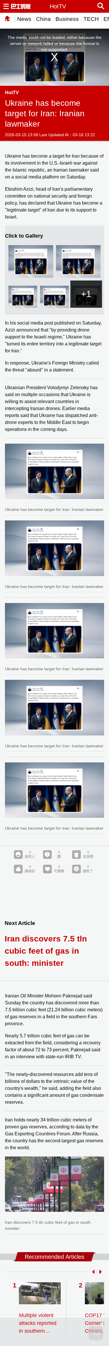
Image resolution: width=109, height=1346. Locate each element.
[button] (92, 1271)
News (24, 19)
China (43, 19)
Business (67, 19)
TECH (91, 19)
